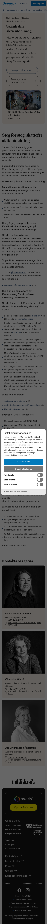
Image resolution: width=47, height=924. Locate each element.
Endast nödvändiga (23, 469)
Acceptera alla (23, 462)
